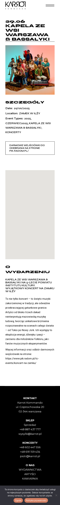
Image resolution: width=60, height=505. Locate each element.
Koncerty (13, 132)
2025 (27, 118)
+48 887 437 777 (30, 429)
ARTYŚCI (30, 474)
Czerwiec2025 (16, 123)
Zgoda (18, 500)
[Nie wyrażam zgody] (56, 495)
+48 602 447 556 (30, 447)
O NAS (30, 465)
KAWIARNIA (30, 478)
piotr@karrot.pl (30, 456)
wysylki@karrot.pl (30, 433)
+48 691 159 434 (30, 451)
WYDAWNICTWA (30, 469)
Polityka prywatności (36, 500)
